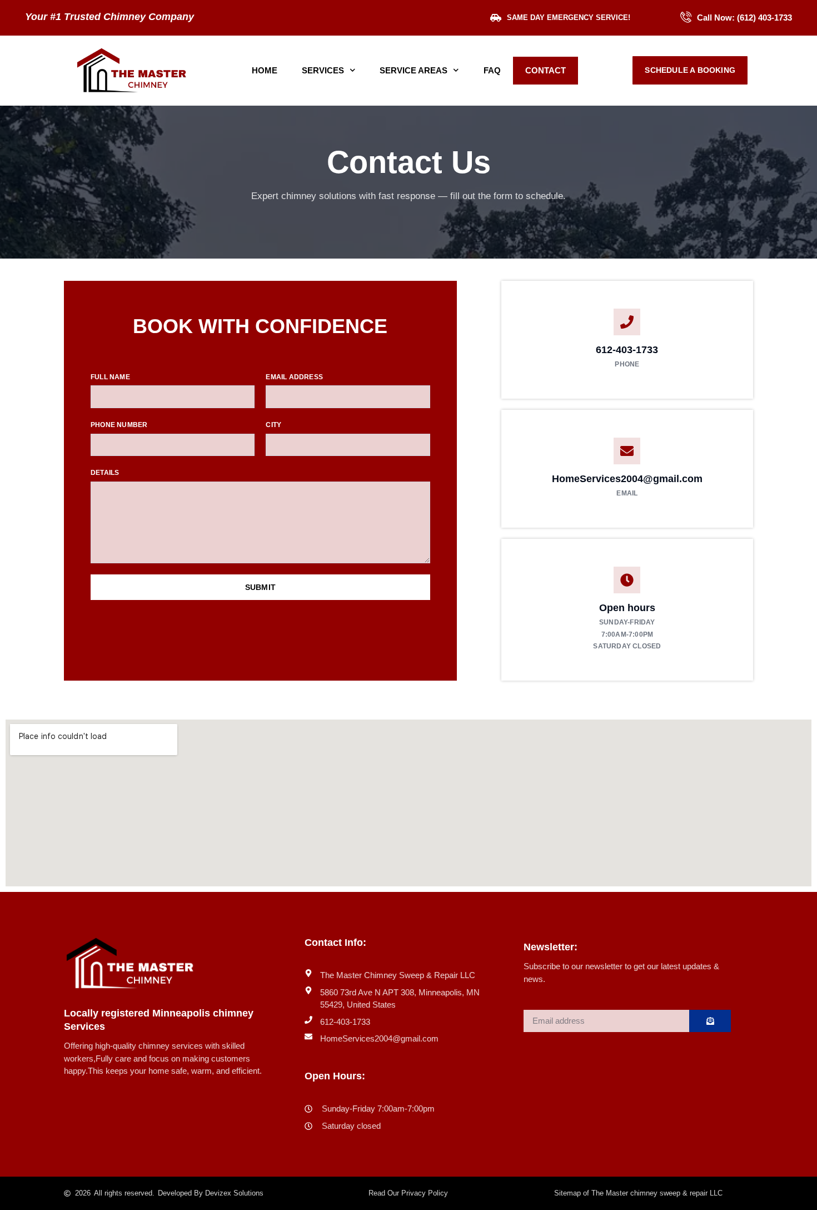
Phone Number (119, 425)
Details (105, 473)
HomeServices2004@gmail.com (627, 478)
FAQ (492, 70)
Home (264, 70)
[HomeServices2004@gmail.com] (627, 451)
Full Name (110, 377)
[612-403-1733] (627, 322)
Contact (545, 70)
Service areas (413, 70)
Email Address (294, 377)
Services (323, 70)
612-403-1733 (627, 349)
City (273, 425)
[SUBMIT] (710, 1021)
